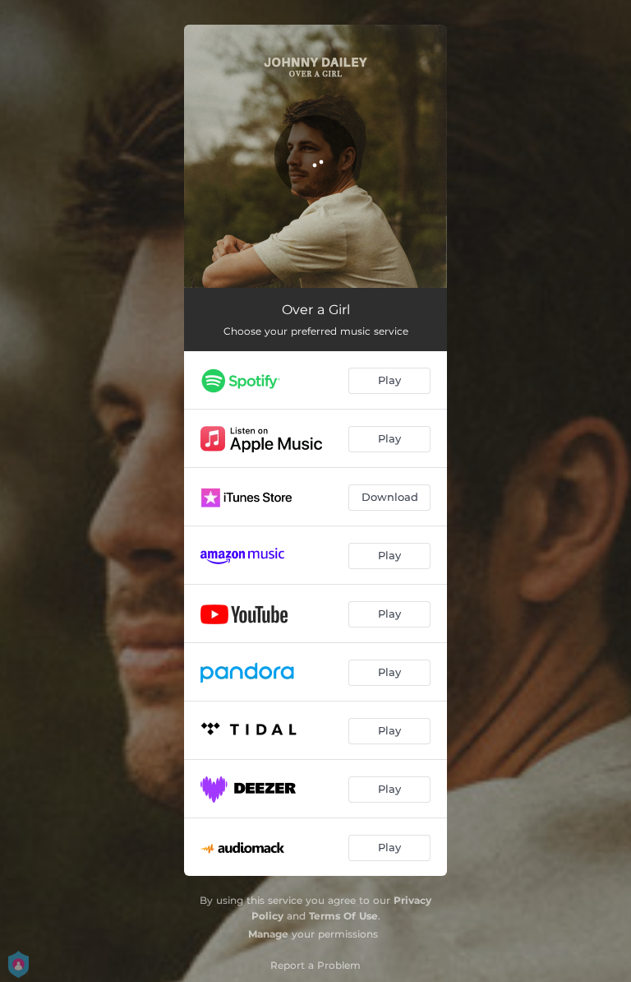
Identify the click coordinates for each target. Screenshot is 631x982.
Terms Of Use (343, 916)
